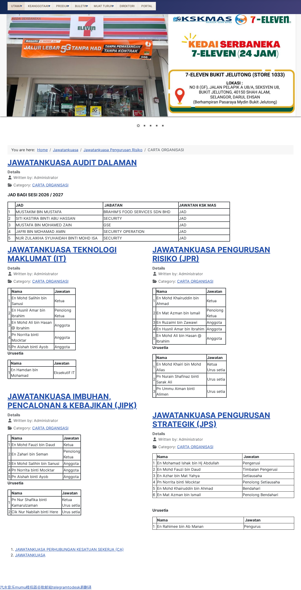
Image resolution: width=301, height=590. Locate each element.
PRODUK (62, 6)
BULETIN (81, 6)
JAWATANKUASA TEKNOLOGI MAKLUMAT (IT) (62, 254)
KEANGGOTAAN (38, 6)
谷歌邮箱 (44, 587)
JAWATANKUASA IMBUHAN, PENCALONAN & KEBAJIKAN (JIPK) (72, 401)
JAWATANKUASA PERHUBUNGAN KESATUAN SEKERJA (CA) (69, 549)
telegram (60, 587)
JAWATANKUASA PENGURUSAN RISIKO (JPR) (211, 254)
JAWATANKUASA (30, 555)
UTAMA (16, 6)
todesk (74, 587)
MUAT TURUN (103, 6)
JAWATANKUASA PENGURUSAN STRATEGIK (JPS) (211, 420)
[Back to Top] (292, 581)
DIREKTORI (127, 6)
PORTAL (146, 6)
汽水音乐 (7, 587)
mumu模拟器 (26, 587)
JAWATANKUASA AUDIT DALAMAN (72, 162)
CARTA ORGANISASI (50, 185)
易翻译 (85, 587)
